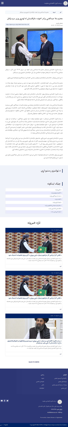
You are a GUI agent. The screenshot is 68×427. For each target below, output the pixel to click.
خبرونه (54, 12)
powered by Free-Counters (60, 425)
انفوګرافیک (41, 388)
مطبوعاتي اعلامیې (40, 382)
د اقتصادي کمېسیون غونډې (60, 378)
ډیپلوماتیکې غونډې (62, 382)
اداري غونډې (64, 388)
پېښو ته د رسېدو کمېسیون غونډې (59, 385)
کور (60, 12)
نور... (60, 266)
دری (1, 425)
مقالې (43, 385)
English (6, 425)
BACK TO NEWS (34, 362)
